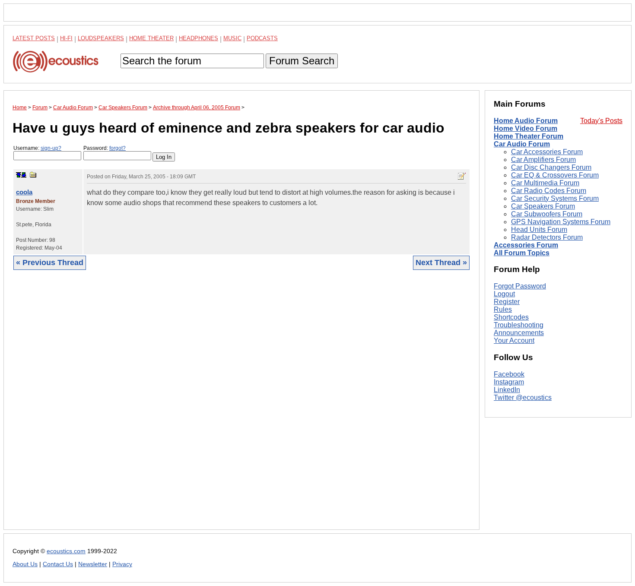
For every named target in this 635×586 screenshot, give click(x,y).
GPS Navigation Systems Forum (560, 221)
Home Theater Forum (528, 136)
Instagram (509, 382)
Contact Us (58, 564)
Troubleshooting (518, 325)
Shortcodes (511, 317)
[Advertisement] (241, 406)
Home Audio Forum (526, 120)
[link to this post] (33, 174)
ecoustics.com (66, 551)
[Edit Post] (461, 176)
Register (507, 301)
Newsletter (92, 564)
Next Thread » (441, 262)
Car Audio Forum (522, 144)
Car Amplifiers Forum (543, 159)
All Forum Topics (521, 253)
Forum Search (301, 61)
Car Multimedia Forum (545, 183)
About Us (25, 564)
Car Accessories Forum (547, 151)
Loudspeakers (101, 38)
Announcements (519, 332)
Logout (504, 294)
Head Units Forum (539, 229)
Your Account (514, 340)
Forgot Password (520, 286)
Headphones (198, 38)
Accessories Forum (526, 245)
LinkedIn (507, 389)
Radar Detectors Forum (547, 237)
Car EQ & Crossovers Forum (555, 175)
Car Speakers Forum (543, 206)
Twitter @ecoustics (523, 397)
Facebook (509, 374)
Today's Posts (601, 120)
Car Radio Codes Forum (548, 190)
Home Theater (151, 38)
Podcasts (262, 38)
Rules (503, 309)
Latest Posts (34, 38)
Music (232, 38)
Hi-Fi (66, 38)
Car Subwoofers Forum (546, 214)
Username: (37, 148)
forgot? (117, 148)
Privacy (122, 564)
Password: (104, 148)
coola (24, 192)
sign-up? (51, 148)
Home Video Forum (525, 128)
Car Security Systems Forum (555, 198)
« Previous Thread (49, 262)
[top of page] (18, 174)
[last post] (23, 174)
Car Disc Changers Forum (551, 167)
